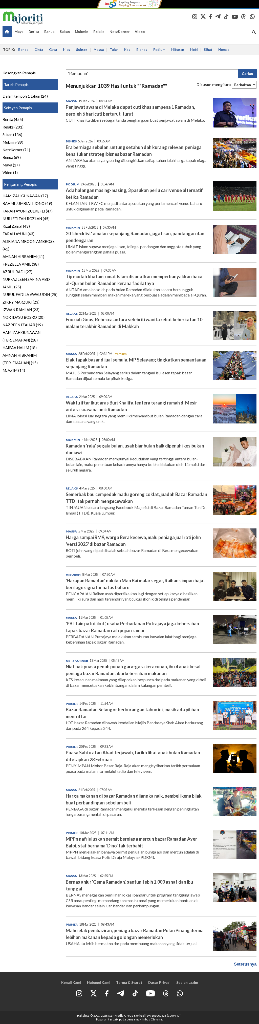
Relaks (98, 31)
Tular (114, 50)
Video (140, 31)
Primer (72, 704)
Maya (19, 31)
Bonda (23, 50)
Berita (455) (13, 119)
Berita (34, 31)
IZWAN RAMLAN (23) (21, 309)
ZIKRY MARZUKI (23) (21, 302)
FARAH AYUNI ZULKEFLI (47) (28, 211)
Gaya (53, 50)
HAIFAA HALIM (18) (20, 347)
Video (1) (10, 172)
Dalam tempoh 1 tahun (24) (25, 96)
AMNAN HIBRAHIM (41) (23, 256)
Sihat (208, 50)
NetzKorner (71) (16, 149)
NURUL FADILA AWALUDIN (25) (30, 294)
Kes (127, 50)
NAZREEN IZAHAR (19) (23, 325)
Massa (99, 50)
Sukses (82, 50)
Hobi (194, 50)
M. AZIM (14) (14, 370)
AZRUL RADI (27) (17, 271)
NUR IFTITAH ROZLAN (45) (26, 218)
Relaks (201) (13, 127)
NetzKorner (120, 31)
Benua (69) (12, 157)
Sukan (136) (12, 134)
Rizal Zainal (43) (16, 226)
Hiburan (177, 50)
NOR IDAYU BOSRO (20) (24, 317)
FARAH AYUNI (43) (18, 233)
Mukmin (81, 31)
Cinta (38, 50)
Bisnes (141, 50)
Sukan (65, 31)
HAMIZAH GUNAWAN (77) (25, 196)
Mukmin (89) (13, 142)
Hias (66, 50)
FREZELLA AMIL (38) (21, 264)
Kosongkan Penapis (19, 73)
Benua (49, 31)
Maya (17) (11, 165)
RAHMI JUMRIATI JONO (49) (27, 203)
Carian (247, 73)
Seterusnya (245, 964)
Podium (159, 50)
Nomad (223, 50)
